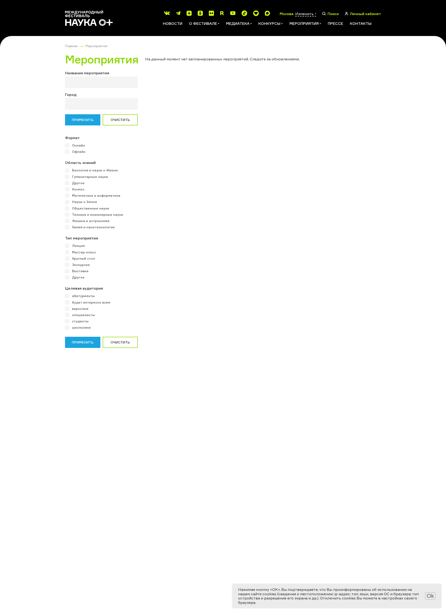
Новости (172, 23)
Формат (72, 138)
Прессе (335, 23)
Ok (430, 596)
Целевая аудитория (84, 288)
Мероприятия (96, 46)
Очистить (120, 120)
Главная (71, 46)
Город (71, 94)
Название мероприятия (87, 73)
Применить (83, 120)
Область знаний (80, 162)
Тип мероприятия (81, 238)
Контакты (360, 23)
